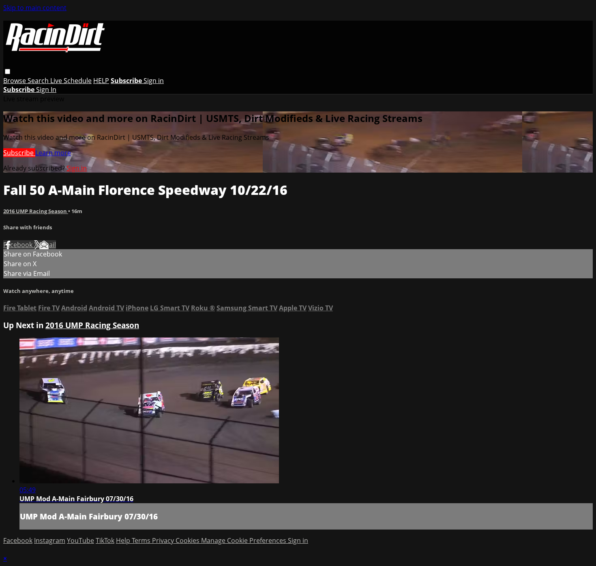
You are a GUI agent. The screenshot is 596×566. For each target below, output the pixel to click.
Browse (15, 80)
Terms (142, 540)
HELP (101, 80)
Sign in (154, 80)
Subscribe (19, 152)
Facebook (18, 244)
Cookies (188, 540)
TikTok (105, 540)
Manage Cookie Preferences (244, 540)
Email (47, 244)
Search (39, 80)
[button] (7, 71)
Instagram (49, 540)
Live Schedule (71, 80)
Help (124, 540)
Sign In (46, 89)
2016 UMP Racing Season (35, 211)
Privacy (164, 540)
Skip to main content (34, 7)
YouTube (80, 540)
